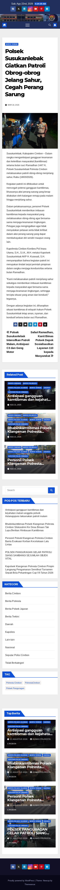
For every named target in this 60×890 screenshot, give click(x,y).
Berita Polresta (30, 383)
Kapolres (10, 632)
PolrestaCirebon (32, 683)
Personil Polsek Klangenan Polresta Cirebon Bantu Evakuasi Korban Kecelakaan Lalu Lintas (29, 541)
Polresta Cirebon (14, 683)
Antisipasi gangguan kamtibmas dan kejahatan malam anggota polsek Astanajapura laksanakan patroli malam (26, 513)
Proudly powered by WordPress (21, 881)
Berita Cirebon (14, 383)
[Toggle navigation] (27, 25)
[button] (49, 25)
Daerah (47, 388)
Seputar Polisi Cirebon (18, 392)
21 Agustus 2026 (19, 739)
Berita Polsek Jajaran (17, 388)
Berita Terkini (11, 44)
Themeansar (30, 884)
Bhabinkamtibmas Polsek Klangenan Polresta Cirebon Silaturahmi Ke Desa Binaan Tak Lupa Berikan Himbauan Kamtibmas (29, 527)
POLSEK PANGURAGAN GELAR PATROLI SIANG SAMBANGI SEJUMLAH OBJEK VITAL (28, 555)
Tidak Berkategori (14, 663)
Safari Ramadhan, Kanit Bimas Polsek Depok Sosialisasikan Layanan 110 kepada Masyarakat (42, 344)
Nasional (10, 647)
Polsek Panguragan (15, 688)
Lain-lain (10, 639)
